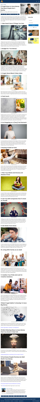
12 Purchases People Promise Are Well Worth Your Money (10, 383)
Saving (4, 4)
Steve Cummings (5, 11)
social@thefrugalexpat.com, (17, 399)
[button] (36, 1)
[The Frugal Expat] (1, 1)
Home (2, 4)
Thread (3, 385)
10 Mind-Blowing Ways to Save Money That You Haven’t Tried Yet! (12, 354)
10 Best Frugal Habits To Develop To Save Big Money (10, 327)
